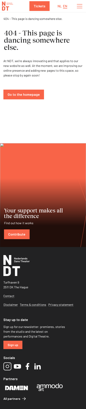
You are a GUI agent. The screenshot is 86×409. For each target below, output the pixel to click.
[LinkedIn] (37, 366)
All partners (11, 398)
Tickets (39, 6)
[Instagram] (7, 366)
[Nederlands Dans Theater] (7, 6)
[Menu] (79, 6)
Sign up (13, 345)
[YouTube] (17, 366)
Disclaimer (10, 304)
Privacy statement (60, 304)
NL (60, 6)
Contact (8, 296)
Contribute (16, 234)
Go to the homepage (24, 94)
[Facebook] (27, 366)
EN (65, 6)
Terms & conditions (33, 304)
